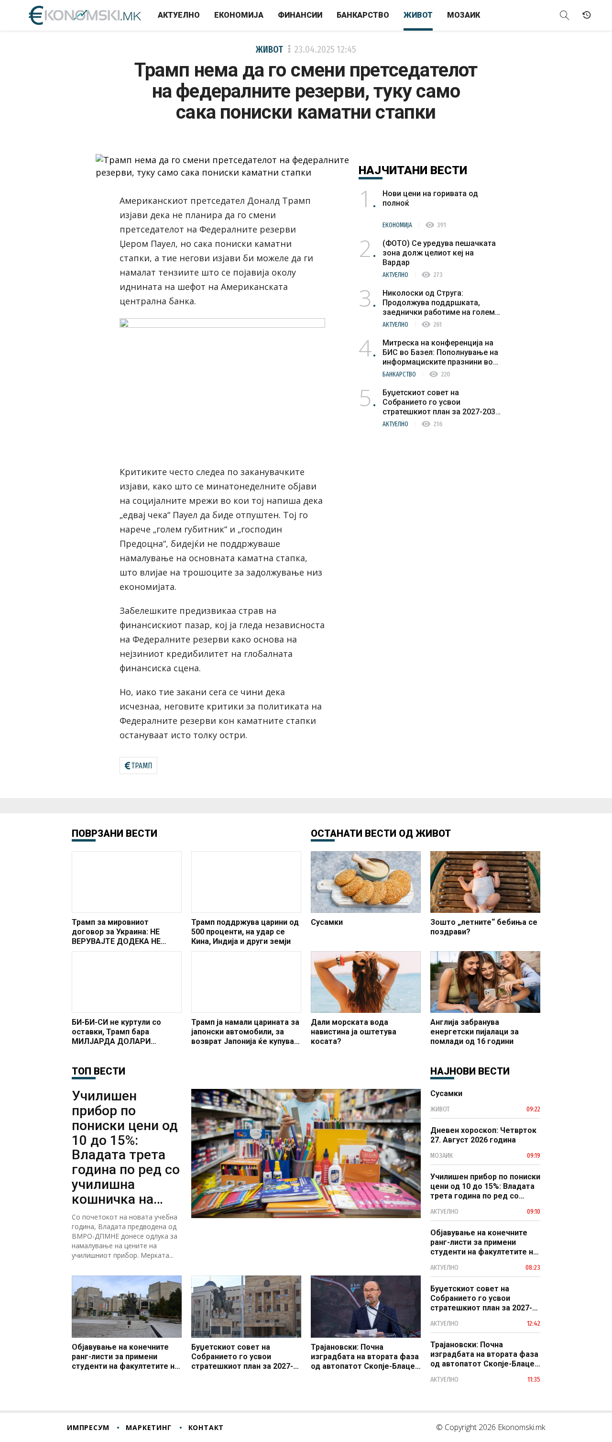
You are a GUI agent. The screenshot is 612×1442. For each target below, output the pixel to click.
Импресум (88, 1427)
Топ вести (98, 1071)
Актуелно (179, 15)
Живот (418, 15)
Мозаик (463, 15)
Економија (238, 15)
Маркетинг (148, 1427)
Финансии (300, 15)
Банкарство (363, 15)
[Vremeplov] (587, 15)
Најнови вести (470, 1071)
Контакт (206, 1427)
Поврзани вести (114, 833)
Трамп (141, 765)
